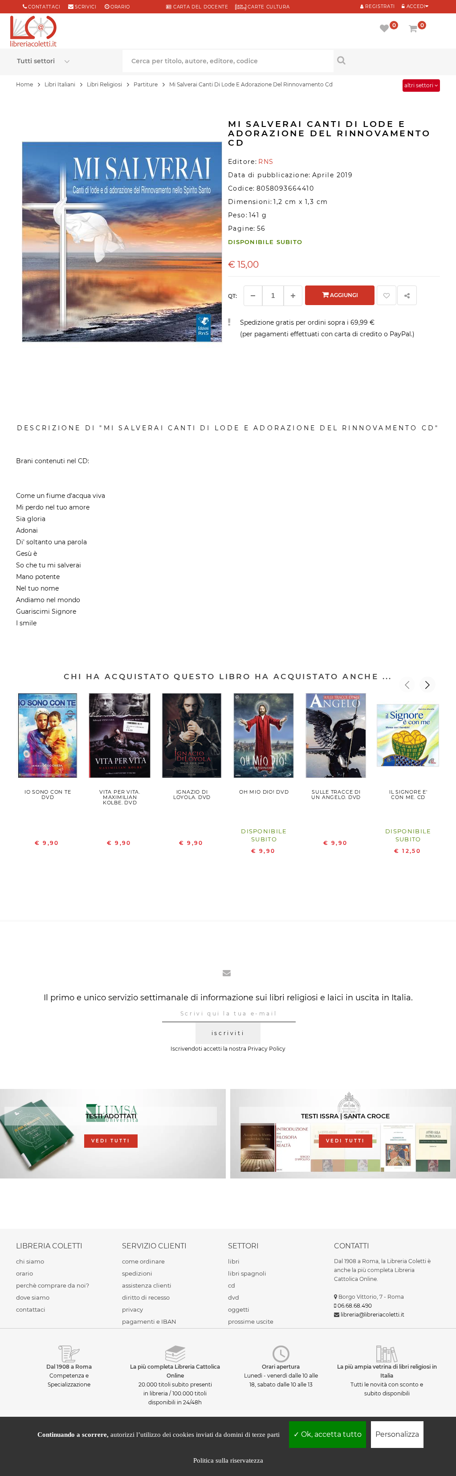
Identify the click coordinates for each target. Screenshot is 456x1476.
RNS (265, 162)
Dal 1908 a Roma (69, 1366)
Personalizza (397, 1434)
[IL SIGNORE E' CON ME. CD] (408, 738)
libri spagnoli (247, 1273)
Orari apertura (281, 1366)
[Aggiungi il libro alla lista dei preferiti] (386, 295)
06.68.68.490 (355, 1305)
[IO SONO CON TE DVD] (47, 738)
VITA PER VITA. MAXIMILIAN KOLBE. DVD (119, 797)
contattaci (30, 1309)
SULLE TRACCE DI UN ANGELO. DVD (336, 794)
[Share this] (407, 295)
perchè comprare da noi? (52, 1285)
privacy (132, 1309)
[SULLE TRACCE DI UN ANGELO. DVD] (336, 738)
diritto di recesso (146, 1297)
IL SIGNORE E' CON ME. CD (408, 794)
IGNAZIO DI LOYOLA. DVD (192, 794)
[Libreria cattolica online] (33, 32)
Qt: (232, 296)
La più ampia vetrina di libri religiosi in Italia (387, 1371)
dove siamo (32, 1297)
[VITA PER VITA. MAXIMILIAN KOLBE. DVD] (119, 738)
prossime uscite (250, 1321)
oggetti (238, 1309)
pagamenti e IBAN (149, 1321)
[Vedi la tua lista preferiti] (386, 29)
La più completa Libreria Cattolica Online (175, 1371)
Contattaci (44, 7)
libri (234, 1261)
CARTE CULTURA (268, 7)
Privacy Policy (266, 1048)
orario (120, 7)
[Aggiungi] (293, 296)
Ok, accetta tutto (330, 1434)
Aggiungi (343, 295)
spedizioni (137, 1273)
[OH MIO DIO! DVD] (264, 738)
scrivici (86, 7)
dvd (233, 1297)
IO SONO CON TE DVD (47, 794)
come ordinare (143, 1261)
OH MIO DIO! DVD (264, 792)
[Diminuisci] (253, 296)
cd (231, 1285)
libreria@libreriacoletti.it (372, 1314)
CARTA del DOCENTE (199, 7)
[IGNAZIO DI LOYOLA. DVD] (192, 738)
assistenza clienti (146, 1285)
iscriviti (228, 1033)
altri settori (419, 85)
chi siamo (30, 1261)
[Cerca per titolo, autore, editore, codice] (386, 60)
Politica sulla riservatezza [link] (228, 1460)
